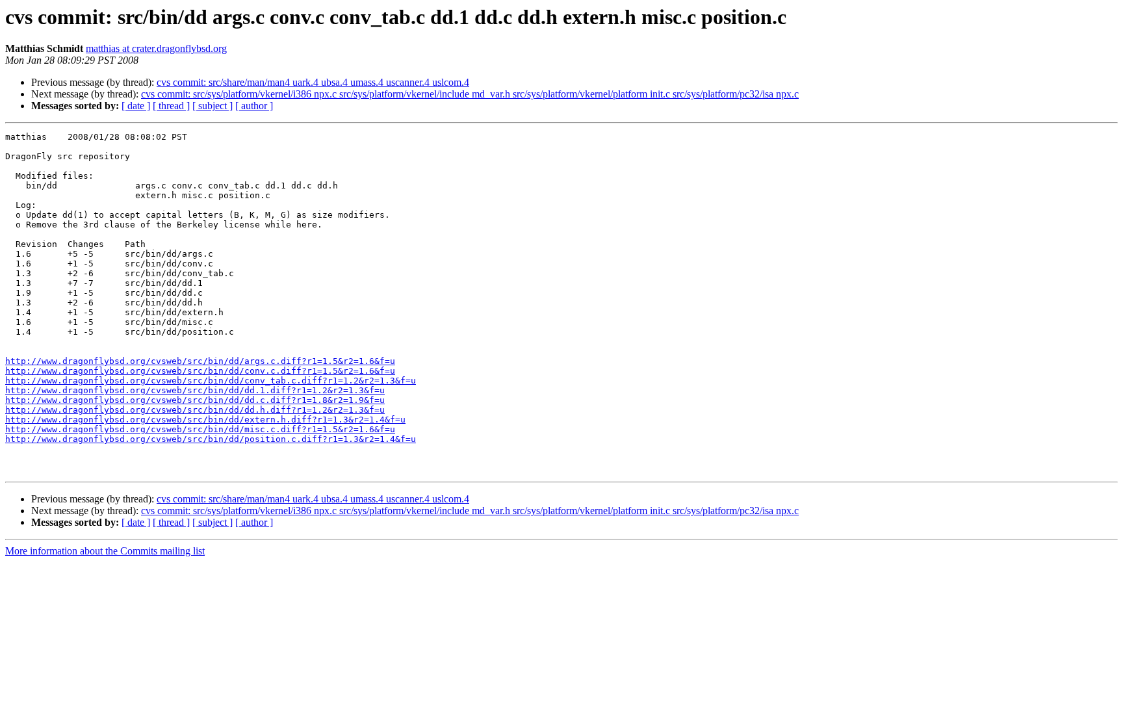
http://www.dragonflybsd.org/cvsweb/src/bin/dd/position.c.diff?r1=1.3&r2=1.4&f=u (210, 439)
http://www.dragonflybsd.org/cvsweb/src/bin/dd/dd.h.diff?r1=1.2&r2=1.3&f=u (195, 410)
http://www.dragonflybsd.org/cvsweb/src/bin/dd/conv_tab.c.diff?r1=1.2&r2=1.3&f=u (210, 380)
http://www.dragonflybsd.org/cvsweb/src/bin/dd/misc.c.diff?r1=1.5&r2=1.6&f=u (200, 429)
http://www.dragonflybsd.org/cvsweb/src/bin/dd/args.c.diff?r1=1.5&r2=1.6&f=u (200, 361)
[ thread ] (171, 105)
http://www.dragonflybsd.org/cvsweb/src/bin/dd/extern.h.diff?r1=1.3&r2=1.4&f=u (205, 419)
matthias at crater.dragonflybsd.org (156, 48)
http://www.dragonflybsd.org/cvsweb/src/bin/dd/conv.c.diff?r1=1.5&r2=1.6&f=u (200, 371)
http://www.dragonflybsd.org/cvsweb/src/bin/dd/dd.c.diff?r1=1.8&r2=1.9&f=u (195, 400)
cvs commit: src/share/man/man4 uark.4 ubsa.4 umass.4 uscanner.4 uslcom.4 (313, 82)
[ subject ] (212, 105)
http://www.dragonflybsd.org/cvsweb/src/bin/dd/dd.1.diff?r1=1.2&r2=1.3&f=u (195, 390)
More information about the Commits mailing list (105, 550)
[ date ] (136, 105)
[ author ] (254, 105)
